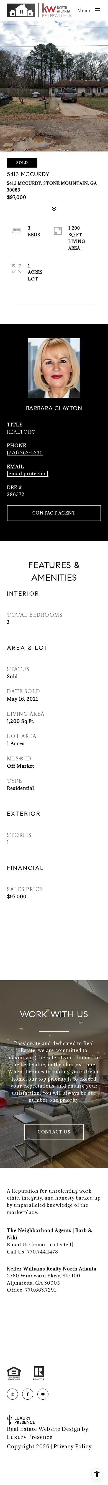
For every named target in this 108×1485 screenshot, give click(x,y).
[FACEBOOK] (27, 1394)
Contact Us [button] (54, 1132)
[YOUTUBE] (42, 1394)
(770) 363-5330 (25, 453)
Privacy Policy (73, 1446)
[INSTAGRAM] (12, 1394)
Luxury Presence (30, 1437)
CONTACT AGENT (54, 513)
